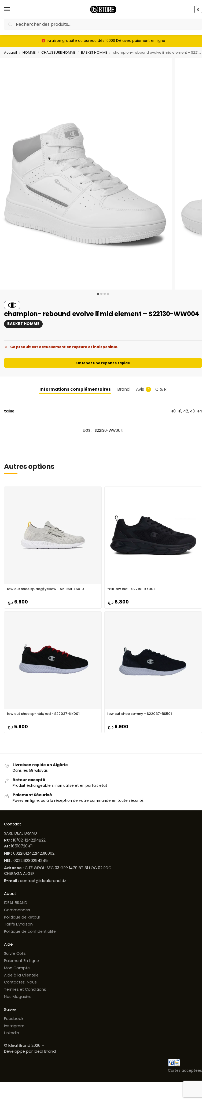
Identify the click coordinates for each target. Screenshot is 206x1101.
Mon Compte (17, 968)
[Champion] (12, 305)
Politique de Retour (22, 917)
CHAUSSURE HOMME (58, 52)
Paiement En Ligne (21, 960)
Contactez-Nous (20, 982)
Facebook (13, 1018)
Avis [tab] (142, 389)
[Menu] (12, 9)
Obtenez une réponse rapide (103, 363)
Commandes (17, 910)
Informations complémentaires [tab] (75, 389)
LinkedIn (11, 1033)
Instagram (14, 1026)
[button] (197, 9)
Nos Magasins (17, 996)
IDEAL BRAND (15, 902)
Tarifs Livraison (18, 924)
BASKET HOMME (94, 52)
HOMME (29, 52)
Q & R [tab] (161, 389)
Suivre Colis (15, 953)
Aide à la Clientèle (21, 975)
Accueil (10, 52)
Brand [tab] (123, 389)
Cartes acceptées (185, 1070)
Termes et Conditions (25, 989)
